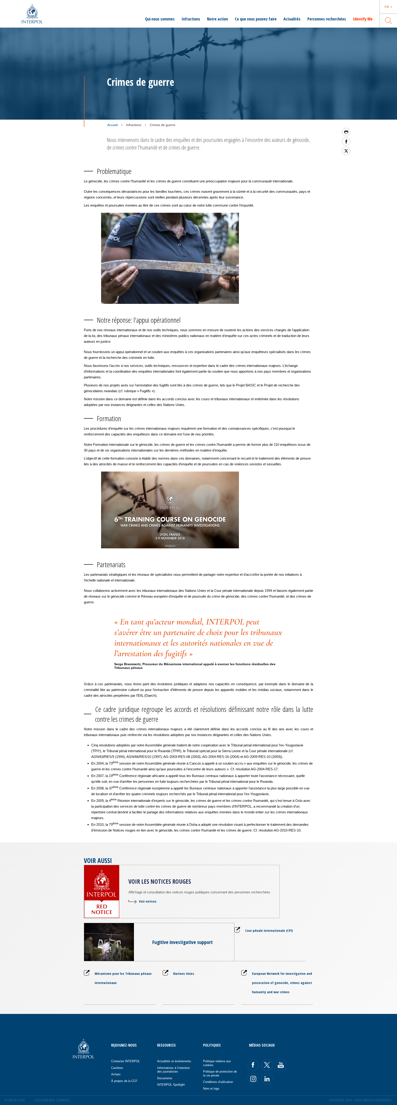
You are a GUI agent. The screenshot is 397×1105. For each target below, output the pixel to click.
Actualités (292, 19)
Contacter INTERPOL (125, 1061)
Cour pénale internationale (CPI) (269, 930)
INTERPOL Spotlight (171, 1084)
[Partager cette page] (346, 141)
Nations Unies (183, 973)
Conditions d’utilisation (218, 1082)
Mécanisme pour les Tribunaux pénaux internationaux (123, 978)
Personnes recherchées (326, 19)
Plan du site (15, 1100)
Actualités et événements (174, 1061)
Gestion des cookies (52, 1100)
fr (387, 7)
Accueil (112, 125)
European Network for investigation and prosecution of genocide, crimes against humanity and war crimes (282, 982)
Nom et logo (211, 1088)
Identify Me (363, 19)
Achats (116, 1074)
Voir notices (147, 901)
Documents (164, 1078)
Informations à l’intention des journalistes (173, 1069)
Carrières (117, 1068)
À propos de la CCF (124, 1081)
